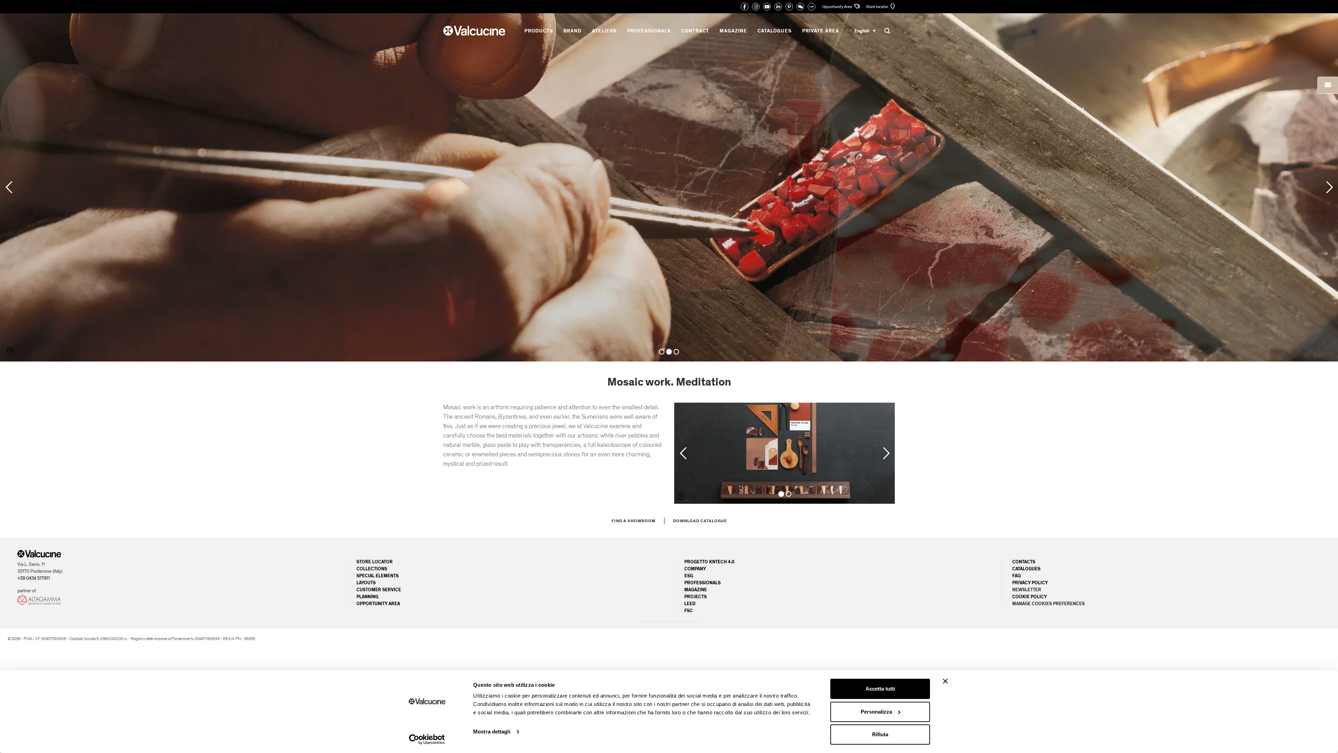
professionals (702, 583)
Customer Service (378, 590)
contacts (1023, 562)
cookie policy (1029, 597)
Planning (367, 597)
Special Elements (377, 576)
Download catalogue (700, 521)
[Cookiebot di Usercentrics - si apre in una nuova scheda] (427, 739)
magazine (695, 590)
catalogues (1026, 569)
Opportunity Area (837, 6)
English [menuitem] (861, 31)
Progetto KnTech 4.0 (709, 562)
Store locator (877, 6)
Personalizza (876, 712)
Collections (371, 569)
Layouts (366, 583)
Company (695, 569)
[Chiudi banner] (945, 681)
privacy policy (1030, 583)
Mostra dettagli (491, 732)
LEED (689, 604)
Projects (695, 597)
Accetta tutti (880, 689)
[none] (865, 30)
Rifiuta (880, 734)
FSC (688, 611)
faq (1016, 576)
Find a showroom (633, 521)
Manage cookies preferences (1048, 604)
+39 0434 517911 (33, 578)
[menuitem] (865, 30)
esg (688, 576)
